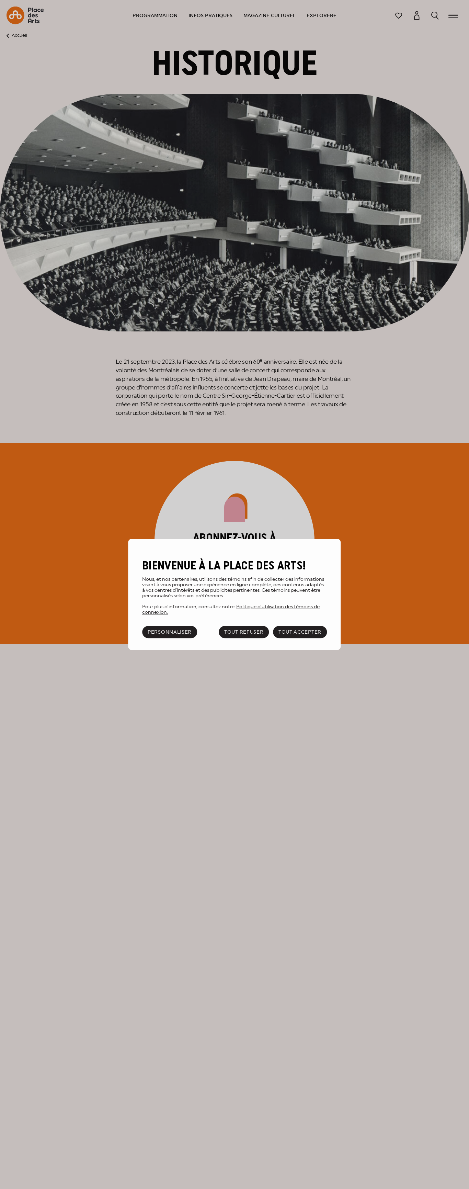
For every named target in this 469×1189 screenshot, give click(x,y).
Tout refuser (243, 632)
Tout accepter (299, 632)
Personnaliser (170, 632)
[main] (234, 594)
